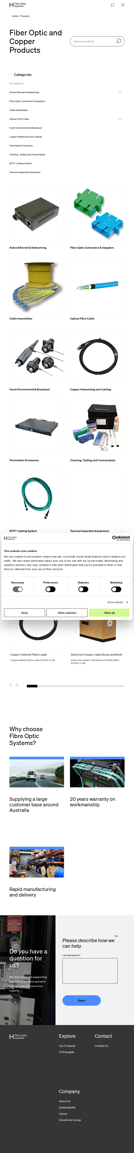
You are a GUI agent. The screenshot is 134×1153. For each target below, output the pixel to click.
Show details (115, 602)
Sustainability (67, 1107)
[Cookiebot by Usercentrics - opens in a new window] (114, 538)
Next (81, 1000)
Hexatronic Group (70, 1120)
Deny (24, 612)
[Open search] (112, 5)
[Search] (119, 41)
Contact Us (101, 1045)
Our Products (67, 1045)
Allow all (109, 612)
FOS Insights (66, 1052)
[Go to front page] (17, 5)
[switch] (50, 589)
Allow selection (67, 612)
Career (63, 1113)
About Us (64, 1101)
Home (15, 16)
